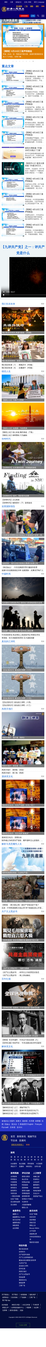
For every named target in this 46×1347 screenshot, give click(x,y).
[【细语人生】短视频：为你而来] (23, 415)
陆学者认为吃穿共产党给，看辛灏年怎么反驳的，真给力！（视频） (22, 840)
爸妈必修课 (37, 1190)
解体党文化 (7, 1046)
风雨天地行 (7, 709)
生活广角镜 (33, 1214)
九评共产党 (23, 1263)
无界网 (4, 1310)
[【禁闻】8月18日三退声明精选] (13, 107)
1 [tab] (13, 61)
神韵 (5, 2)
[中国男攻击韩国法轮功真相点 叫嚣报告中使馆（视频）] (23, 522)
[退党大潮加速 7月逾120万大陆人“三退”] (13, 153)
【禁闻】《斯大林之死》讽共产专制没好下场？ (20, 905)
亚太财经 (14, 1205)
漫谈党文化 (7, 776)
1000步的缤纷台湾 (35, 1238)
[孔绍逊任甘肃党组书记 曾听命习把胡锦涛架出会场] (23, 589)
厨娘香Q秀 (33, 1234)
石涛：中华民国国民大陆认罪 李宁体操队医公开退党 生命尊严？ (22, 908)
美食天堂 (32, 1222)
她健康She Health (19, 1217)
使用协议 (5, 1297)
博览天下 (14, 1166)
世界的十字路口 (27, 1199)
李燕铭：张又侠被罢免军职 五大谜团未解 (18, 638)
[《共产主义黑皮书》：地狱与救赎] (23, 955)
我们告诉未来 (8, 304)
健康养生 (17, 1211)
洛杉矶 (25, 1121)
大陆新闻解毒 (26, 1205)
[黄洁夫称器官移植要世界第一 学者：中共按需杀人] (23, 1090)
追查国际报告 (8, 506)
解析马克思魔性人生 (12, 844)
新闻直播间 (24, 16)
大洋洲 (31, 1121)
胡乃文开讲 (16, 1220)
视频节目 (32, 1136)
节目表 (14, 1140)
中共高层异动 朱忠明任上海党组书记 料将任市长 (21, 635)
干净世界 (36, 1305)
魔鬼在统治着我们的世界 (27, 1260)
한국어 (19, 1127)
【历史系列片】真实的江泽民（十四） (17, 702)
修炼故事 (22, 1283)
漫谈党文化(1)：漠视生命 (12, 837)
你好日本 (32, 1217)
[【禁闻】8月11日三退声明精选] (13, 230)
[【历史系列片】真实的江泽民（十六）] (23, 657)
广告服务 (23, 1297)
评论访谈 (26, 1173)
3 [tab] (20, 61)
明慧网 (28, 1307)
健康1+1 (15, 1214)
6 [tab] (30, 61)
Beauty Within (34, 1228)
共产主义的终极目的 (26, 1257)
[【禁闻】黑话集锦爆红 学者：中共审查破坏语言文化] (23, 1062)
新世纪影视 (14, 1310)
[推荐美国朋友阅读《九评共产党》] (23, 859)
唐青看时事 (26, 1196)
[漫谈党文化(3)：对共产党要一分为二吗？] (23, 792)
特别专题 (23, 1245)
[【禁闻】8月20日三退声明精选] (13, 91)
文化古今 (36, 1193)
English (30, 1124)
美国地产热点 (38, 1196)
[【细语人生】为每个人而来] (23, 387)
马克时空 (25, 1202)
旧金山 (7, 1124)
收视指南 (24, 1294)
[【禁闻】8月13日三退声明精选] (13, 199)
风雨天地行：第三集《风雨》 (13, 773)
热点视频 (22, 1164)
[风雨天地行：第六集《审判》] (23, 724)
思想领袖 (25, 1188)
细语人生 (6, 371)
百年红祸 (6, 979)
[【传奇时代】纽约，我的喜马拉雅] (23, 482)
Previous (5, 42)
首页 (13, 1136)
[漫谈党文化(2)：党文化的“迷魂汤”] (23, 820)
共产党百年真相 (24, 1254)
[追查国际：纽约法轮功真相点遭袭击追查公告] (23, 550)
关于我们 (15, 1294)
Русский (5, 1127)
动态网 (36, 1307)
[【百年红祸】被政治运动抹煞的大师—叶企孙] (23, 1022)
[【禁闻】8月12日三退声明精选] (13, 214)
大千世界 (32, 1231)
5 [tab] (26, 61)
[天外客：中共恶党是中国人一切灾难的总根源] (23, 887)
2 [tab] (16, 61)
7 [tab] (33, 61)
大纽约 (12, 1121)
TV (33, 16)
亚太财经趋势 (15, 1202)
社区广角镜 (14, 1199)
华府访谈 (14, 1193)
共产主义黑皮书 (9, 911)
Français (38, 1124)
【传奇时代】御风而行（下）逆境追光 (17, 503)
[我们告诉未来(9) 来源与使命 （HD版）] (23, 319)
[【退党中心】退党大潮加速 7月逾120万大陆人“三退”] (13, 168)
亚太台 (14, 1124)
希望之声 (5, 1307)
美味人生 (32, 1225)
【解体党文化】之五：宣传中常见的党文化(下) (20, 1110)
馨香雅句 (36, 1185)
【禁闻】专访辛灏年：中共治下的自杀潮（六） (20, 1040)
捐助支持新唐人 (17, 1145)
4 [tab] (23, 61)
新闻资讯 (21, 1136)
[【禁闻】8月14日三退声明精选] (13, 184)
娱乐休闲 (33, 1211)
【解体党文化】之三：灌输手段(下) (16, 1107)
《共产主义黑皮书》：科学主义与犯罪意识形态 (20, 972)
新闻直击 (14, 1188)
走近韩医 (16, 1228)
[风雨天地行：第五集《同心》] (23, 752)
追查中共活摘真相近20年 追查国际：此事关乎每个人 (22, 570)
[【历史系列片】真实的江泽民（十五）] (23, 685)
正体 (25, 2)
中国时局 (6, 574)
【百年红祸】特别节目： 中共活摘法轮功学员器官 (21, 1043)
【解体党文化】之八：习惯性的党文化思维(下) (20, 1113)
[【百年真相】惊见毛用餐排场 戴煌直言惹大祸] (23, 927)
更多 (21, 1310)
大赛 (11, 2)
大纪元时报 (26, 1305)
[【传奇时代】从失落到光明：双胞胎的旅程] (23, 454)
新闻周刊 (14, 1190)
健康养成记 (16, 1222)
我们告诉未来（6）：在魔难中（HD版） (18, 368)
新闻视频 (15, 1173)
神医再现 (16, 1225)
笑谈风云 (36, 1179)
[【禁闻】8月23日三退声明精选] (23, 36)
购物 (28, 1145)
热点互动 (25, 1179)
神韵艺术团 (16, 1305)
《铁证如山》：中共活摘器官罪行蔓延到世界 (19, 567)
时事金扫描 (26, 1182)
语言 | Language (39, 2)
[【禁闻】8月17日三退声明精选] (13, 122)
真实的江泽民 (8, 641)
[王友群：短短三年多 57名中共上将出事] (23, 617)
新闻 (13, 1152)
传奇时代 (6, 439)
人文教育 (37, 1173)
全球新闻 (14, 1176)
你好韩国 (32, 1220)
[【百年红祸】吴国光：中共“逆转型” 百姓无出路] (23, 994)
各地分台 (18, 2)
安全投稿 (14, 1297)
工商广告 (22, 1285)
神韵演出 (29, 1166)
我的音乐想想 (34, 1242)
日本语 (12, 1127)
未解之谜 (36, 1176)
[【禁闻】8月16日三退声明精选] (13, 137)
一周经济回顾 (15, 1196)
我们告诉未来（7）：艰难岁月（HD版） (18, 365)
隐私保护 (33, 1294)
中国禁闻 (14, 1182)
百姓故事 (22, 1277)
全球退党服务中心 (17, 1307)
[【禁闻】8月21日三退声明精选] (13, 76)
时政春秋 (25, 1185)
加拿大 (18, 1121)
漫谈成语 (36, 1188)
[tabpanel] (23, 41)
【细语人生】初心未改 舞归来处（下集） (18, 432)
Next (42, 42)
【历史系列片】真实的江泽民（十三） (17, 705)
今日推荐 (39, 1164)
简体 (29, 2)
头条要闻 (14, 1164)
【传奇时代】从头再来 (11, 500)
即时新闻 (31, 1164)
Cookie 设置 (23, 1325)
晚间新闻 (14, 1185)
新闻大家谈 (26, 1176)
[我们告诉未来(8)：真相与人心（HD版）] (23, 347)
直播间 (22, 1140)
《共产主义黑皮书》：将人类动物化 (16, 975)
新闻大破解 (26, 1190)
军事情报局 (26, 1193)
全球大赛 (37, 1166)
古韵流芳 (36, 1182)
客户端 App (6, 1300)
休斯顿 (38, 1121)
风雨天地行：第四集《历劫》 (13, 770)
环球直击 (14, 1179)
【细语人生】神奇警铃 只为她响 (14, 435)
